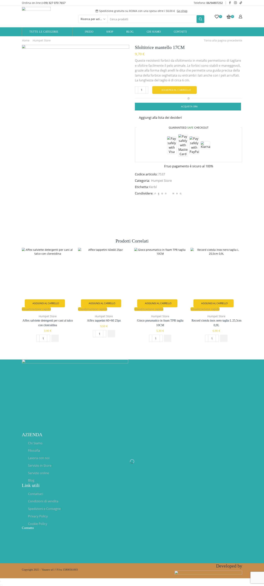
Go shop (182, 11)
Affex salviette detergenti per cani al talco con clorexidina (47, 323)
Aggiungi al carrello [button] (45, 303)
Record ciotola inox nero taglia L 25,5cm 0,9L (216, 323)
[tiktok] (240, 2)
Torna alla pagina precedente (223, 40)
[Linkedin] (173, 193)
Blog (130, 31)
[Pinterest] (165, 193)
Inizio (89, 31)
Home (26, 40)
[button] (55, 338)
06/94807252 (214, 3)
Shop (109, 31)
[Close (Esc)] (0, 581)
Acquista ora (189, 106)
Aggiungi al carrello (176, 89)
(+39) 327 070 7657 (54, 3)
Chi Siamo (154, 31)
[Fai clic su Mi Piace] (158, 193)
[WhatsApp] (177, 193)
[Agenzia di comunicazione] (208, 574)
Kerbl (153, 187)
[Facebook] (230, 2)
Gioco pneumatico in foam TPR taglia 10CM (160, 323)
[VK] (162, 193)
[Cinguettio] (155, 193)
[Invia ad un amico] (169, 193)
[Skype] (180, 193)
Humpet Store (42, 40)
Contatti (180, 31)
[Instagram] (235, 2)
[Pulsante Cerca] (200, 19)
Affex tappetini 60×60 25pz (104, 320)
